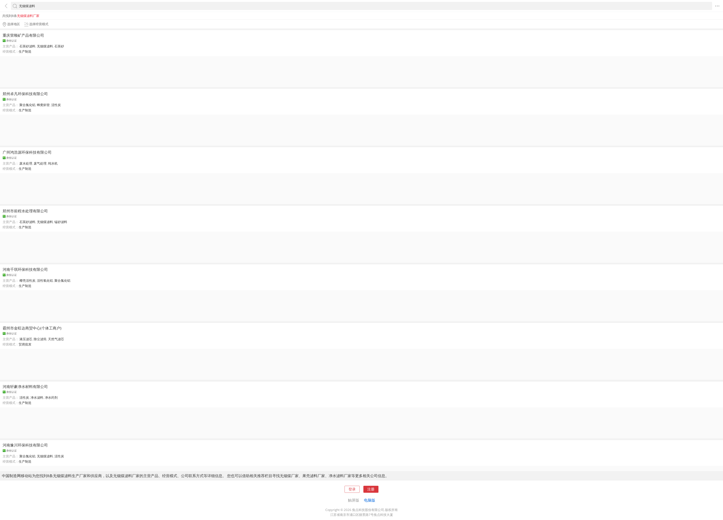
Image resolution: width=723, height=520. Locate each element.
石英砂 (59, 46)
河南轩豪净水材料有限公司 (25, 386)
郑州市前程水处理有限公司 (25, 210)
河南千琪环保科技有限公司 (25, 269)
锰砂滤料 (60, 222)
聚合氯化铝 (27, 105)
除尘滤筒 (40, 339)
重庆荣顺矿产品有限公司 (23, 35)
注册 (370, 489)
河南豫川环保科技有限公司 (25, 445)
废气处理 (40, 163)
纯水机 (53, 163)
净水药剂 (51, 397)
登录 (352, 489)
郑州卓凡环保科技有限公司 (25, 93)
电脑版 (369, 500)
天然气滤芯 (56, 339)
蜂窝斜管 (43, 105)
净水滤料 (37, 397)
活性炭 (56, 105)
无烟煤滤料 (45, 46)
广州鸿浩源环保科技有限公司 (27, 152)
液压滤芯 (25, 339)
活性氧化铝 (45, 280)
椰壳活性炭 (27, 280)
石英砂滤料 (27, 46)
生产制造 (25, 51)
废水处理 (25, 163)
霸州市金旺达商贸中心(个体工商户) (32, 328)
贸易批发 (25, 344)
